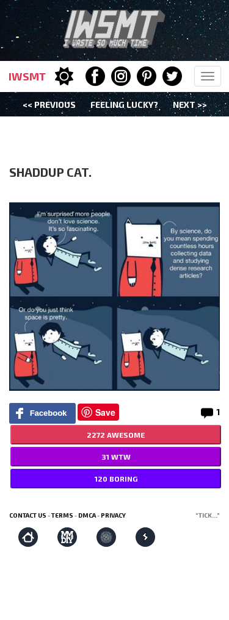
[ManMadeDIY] (67, 537)
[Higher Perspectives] (106, 537)
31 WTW (116, 456)
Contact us (27, 515)
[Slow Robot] (145, 537)
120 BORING (116, 478)
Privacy (113, 515)
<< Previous (49, 104)
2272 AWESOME (116, 434)
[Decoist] (28, 537)
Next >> (190, 104)
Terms (62, 515)
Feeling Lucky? (124, 104)
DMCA (87, 515)
